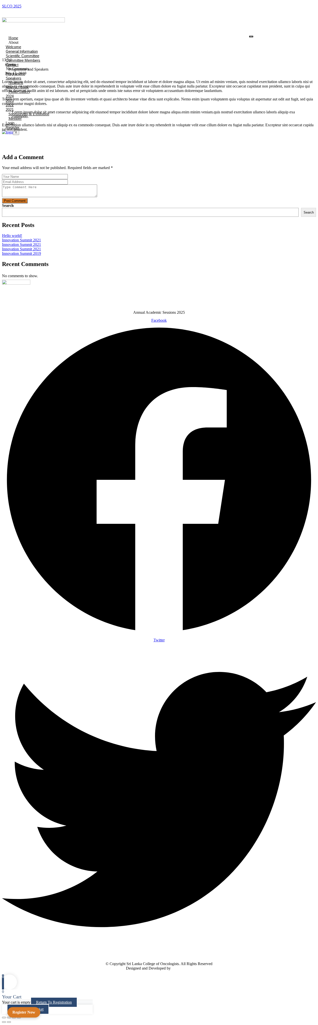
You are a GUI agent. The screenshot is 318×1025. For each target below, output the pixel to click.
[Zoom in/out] (4, 1017)
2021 (10, 109)
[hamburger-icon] (251, 36)
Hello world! (12, 235)
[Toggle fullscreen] (9, 1017)
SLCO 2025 (11, 6)
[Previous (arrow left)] (4, 1022)
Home (13, 38)
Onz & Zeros (182, 968)
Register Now (23, 1012)
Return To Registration (54, 1002)
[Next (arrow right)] (9, 1022)
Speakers (13, 78)
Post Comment (15, 201)
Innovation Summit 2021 (21, 240)
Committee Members (23, 60)
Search (8, 205)
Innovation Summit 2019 (21, 253)
